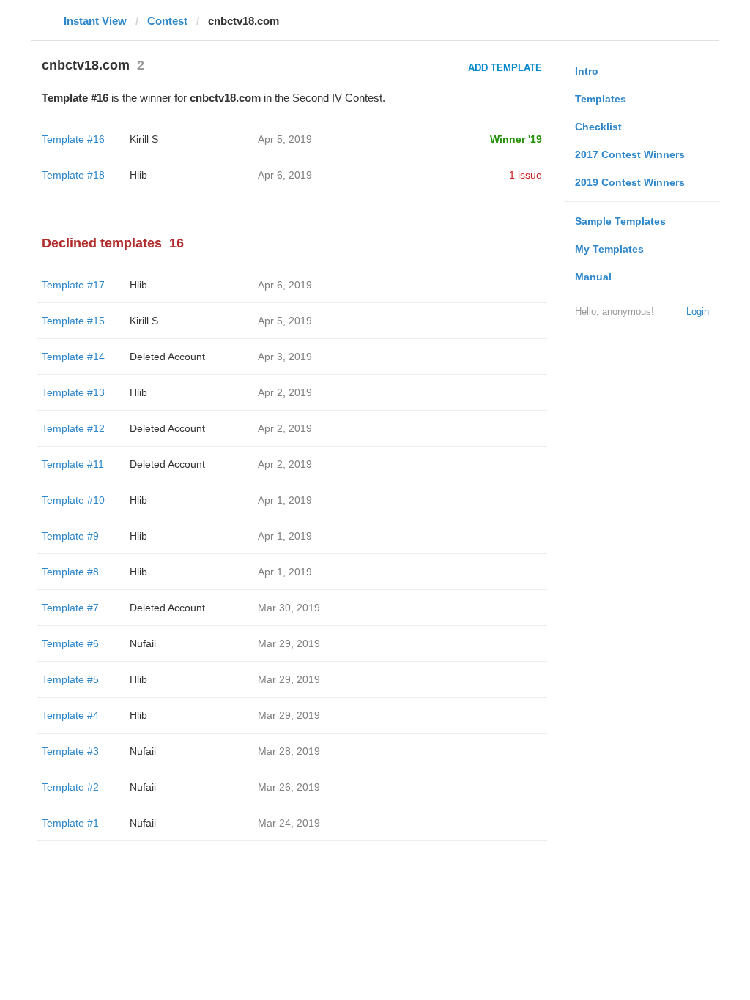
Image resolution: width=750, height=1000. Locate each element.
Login (697, 311)
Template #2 (70, 787)
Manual (593, 277)
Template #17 (73, 285)
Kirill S (144, 139)
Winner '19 (516, 139)
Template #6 (70, 643)
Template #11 (73, 464)
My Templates (609, 249)
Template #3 (70, 751)
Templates (600, 99)
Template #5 (70, 679)
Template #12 (73, 428)
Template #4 (70, 715)
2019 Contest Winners (630, 182)
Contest (167, 21)
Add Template (505, 67)
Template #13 (73, 392)
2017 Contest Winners (630, 154)
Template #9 (70, 536)
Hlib (138, 175)
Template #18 (73, 175)
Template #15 (73, 321)
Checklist (598, 127)
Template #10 (73, 500)
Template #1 (70, 823)
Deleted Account (167, 356)
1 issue (525, 175)
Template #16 (73, 139)
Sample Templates (620, 221)
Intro (586, 71)
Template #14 (73, 356)
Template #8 (70, 572)
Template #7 (70, 607)
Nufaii (143, 643)
